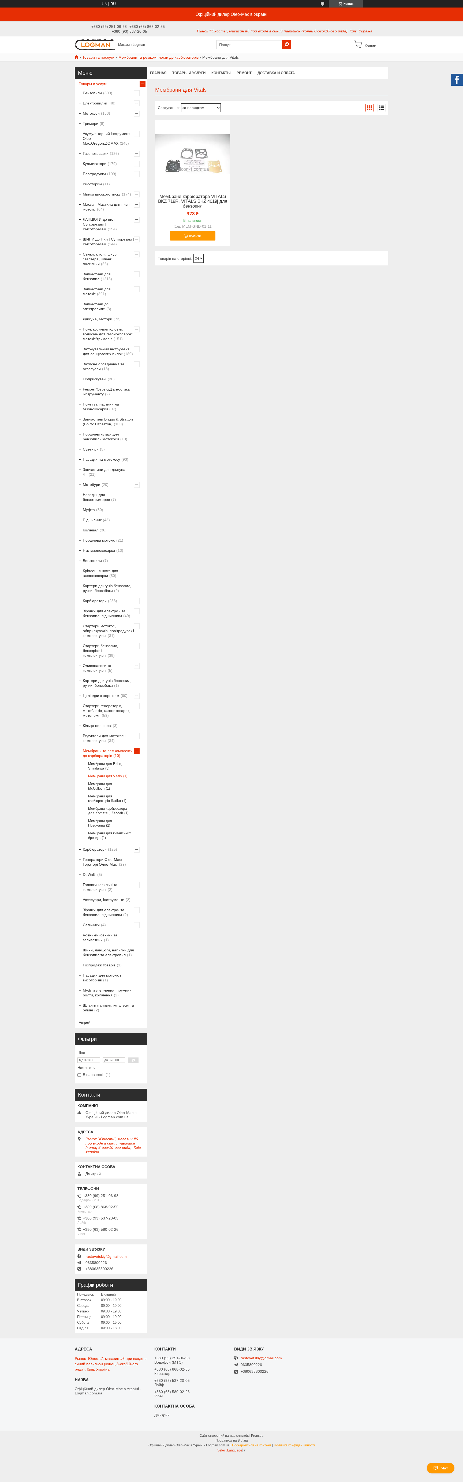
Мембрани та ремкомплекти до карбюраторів (158, 57)
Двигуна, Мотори (97, 319)
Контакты (221, 73)
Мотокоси (91, 113)
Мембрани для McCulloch (100, 786)
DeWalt (89, 874)
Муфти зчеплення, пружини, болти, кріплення (108, 992)
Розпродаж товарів (99, 965)
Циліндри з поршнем (101, 695)
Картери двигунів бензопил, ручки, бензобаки (107, 588)
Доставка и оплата (276, 73)
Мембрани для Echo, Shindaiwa (105, 766)
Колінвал (90, 530)
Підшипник (92, 520)
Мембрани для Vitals (105, 776)
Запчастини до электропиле (96, 306)
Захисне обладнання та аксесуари (103, 366)
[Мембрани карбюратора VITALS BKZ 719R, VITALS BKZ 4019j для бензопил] (192, 153)
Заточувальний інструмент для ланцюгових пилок (106, 351)
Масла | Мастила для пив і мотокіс (106, 206)
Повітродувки (94, 174)
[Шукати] (286, 44)
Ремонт (244, 73)
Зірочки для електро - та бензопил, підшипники (104, 613)
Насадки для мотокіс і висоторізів (102, 977)
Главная (158, 73)
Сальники (91, 925)
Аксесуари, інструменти (103, 900)
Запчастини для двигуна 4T (104, 472)
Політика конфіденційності (294, 1445)
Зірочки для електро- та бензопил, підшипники (103, 912)
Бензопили (92, 93)
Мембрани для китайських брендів (109, 835)
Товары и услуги (189, 73)
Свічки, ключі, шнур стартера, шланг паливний (100, 259)
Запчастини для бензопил (97, 276)
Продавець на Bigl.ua (231, 1440)
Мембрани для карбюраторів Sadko (104, 798)
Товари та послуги (98, 57)
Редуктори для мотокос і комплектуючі (104, 738)
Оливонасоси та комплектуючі (97, 668)
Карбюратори (95, 601)
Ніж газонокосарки (99, 550)
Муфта (89, 510)
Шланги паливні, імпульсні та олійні (108, 1007)
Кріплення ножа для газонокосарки (100, 573)
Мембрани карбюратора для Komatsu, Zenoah (107, 810)
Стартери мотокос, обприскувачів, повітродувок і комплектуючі (108, 631)
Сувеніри (91, 449)
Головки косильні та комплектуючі (100, 887)
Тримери (90, 123)
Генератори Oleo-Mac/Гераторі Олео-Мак (102, 861)
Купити (195, 236)
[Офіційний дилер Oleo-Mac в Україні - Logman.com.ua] (95, 44)
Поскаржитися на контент (251, 1445)
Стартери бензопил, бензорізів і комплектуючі (100, 651)
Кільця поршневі (97, 725)
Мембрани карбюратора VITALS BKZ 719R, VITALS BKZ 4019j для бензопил (192, 201)
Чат (444, 1468)
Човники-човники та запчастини (100, 937)
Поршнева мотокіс (99, 540)
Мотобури (91, 484)
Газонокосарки (96, 153)
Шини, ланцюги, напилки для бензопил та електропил (108, 952)
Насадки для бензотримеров (96, 497)
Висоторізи (92, 184)
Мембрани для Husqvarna (100, 823)
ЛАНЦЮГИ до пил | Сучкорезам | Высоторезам (100, 224)
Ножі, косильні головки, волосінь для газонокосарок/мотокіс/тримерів (108, 334)
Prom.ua (257, 1436)
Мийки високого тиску (102, 194)
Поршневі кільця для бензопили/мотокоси (101, 436)
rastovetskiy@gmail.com (106, 1256)
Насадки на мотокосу (101, 459)
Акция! (84, 1022)
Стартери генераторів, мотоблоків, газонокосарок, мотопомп (106, 711)
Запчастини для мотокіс (97, 291)
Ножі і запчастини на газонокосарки (101, 406)
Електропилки (95, 103)
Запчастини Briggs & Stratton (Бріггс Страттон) (108, 421)
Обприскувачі (94, 379)
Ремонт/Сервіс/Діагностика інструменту (106, 391)
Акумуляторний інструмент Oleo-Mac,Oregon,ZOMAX (106, 138)
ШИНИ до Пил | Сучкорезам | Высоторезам (108, 241)
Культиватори (94, 164)
